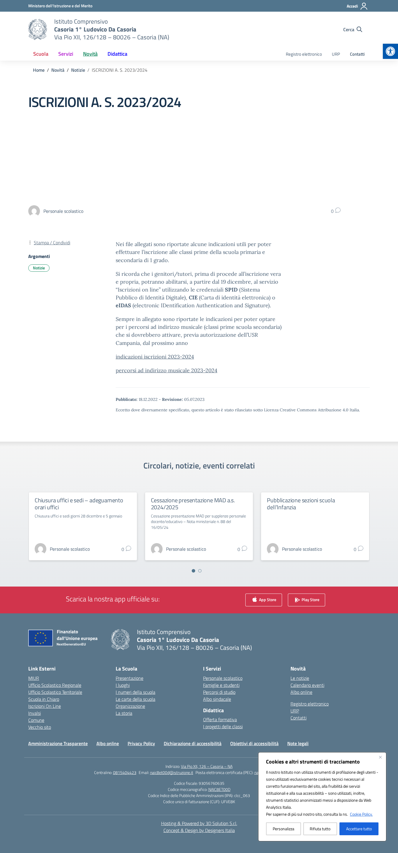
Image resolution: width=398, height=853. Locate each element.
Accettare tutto (359, 829)
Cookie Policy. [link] (361, 814)
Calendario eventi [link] (307, 685)
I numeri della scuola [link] (135, 692)
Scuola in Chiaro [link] (43, 699)
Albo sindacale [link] (217, 699)
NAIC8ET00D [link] (219, 789)
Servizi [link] (65, 54)
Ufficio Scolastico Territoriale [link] (55, 692)
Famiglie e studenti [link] (221, 685)
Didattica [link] (117, 54)
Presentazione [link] (129, 678)
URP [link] (336, 54)
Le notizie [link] (299, 678)
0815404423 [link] (124, 772)
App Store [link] (267, 599)
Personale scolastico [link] (222, 678)
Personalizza (283, 829)
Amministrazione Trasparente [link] (58, 743)
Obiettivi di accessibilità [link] (254, 743)
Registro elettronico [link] (304, 54)
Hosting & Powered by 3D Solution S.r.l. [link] (199, 823)
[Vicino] (380, 757)
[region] (322, 796)
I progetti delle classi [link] (223, 726)
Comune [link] (36, 720)
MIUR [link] (33, 678)
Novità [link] (90, 54)
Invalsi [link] (34, 713)
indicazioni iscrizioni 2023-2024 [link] (155, 356)
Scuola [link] (40, 54)
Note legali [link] (298, 743)
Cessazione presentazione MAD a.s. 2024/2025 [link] (193, 504)
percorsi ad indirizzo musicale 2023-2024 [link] (166, 370)
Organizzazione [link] (130, 706)
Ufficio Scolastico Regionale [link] (54, 685)
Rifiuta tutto (320, 829)
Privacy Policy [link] (141, 743)
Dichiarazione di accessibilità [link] (192, 743)
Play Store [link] (310, 599)
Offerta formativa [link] (220, 719)
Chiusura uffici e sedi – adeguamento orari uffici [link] (79, 504)
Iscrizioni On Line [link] (44, 706)
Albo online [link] (301, 692)
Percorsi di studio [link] (219, 692)
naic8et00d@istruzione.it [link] (171, 772)
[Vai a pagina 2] (200, 571)
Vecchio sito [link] (39, 727)
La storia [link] (124, 713)
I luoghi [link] (123, 685)
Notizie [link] (39, 268)
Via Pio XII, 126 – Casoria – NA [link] (207, 766)
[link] (390, 51)
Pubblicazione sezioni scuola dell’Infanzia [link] (301, 504)
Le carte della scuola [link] (135, 699)
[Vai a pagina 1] (193, 571)
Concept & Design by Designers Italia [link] (199, 830)
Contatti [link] (357, 54)
